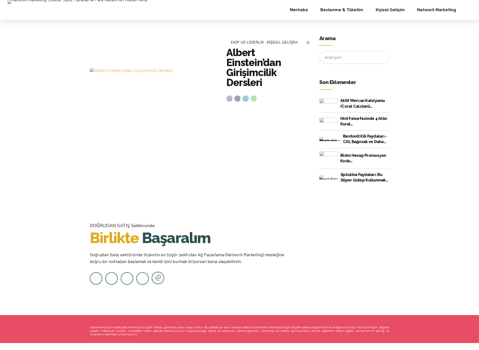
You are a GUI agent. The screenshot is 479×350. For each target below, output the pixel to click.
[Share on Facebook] (229, 98)
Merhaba (299, 9)
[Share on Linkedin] (245, 98)
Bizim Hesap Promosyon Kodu (363, 158)
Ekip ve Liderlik (247, 42)
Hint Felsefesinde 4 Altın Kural (363, 121)
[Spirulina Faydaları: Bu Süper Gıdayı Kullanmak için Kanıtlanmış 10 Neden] (328, 177)
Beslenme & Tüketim (341, 9)
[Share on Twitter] (238, 98)
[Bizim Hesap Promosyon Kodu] (328, 158)
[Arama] (470, 10)
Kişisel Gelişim (390, 9)
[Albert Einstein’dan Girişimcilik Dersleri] (154, 71)
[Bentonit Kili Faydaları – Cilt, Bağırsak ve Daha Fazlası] (330, 139)
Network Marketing (436, 9)
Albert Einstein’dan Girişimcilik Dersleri (253, 67)
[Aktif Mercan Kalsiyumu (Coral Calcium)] (328, 103)
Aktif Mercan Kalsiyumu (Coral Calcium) (362, 103)
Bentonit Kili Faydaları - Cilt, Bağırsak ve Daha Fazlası (365, 139)
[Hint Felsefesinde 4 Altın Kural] (328, 121)
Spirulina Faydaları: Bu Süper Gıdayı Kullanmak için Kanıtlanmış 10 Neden (365, 177)
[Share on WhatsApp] (254, 98)
